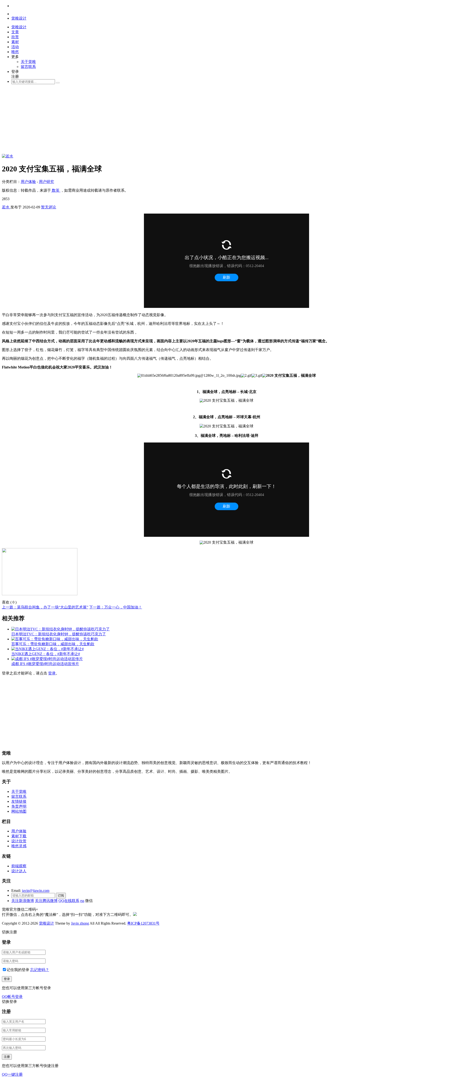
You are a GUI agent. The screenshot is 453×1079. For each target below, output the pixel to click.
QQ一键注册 (12, 1074)
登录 (52, 673)
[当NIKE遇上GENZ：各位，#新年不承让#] (47, 649)
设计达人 (18, 871)
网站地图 (18, 811)
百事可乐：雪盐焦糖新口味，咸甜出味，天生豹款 (52, 644)
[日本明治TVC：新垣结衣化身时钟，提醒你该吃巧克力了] (60, 629)
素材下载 (18, 836)
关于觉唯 (28, 62)
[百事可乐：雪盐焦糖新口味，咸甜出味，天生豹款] (54, 639)
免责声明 (18, 806)
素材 (15, 42)
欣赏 (15, 37)
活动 (15, 47)
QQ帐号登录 (12, 997)
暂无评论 (48, 207)
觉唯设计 (46, 923)
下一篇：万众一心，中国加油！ (115, 607)
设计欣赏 (18, 841)
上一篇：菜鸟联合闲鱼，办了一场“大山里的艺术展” (45, 607)
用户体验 (28, 182)
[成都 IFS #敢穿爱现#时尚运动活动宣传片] (47, 659)
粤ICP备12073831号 (143, 923)
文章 (15, 32)
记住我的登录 (18, 970)
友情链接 (18, 801)
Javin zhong (80, 923)
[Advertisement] (143, 121)
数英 (55, 190)
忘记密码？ (39, 970)
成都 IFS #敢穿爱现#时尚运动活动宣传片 (45, 664)
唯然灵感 (18, 846)
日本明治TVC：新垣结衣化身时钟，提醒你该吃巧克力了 (58, 634)
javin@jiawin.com (35, 891)
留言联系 (28, 67)
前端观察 (18, 866)
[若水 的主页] (7, 156)
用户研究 (46, 182)
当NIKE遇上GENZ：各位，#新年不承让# (45, 654)
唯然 (15, 52)
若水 (6, 207)
